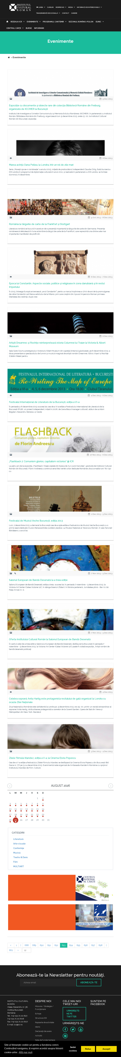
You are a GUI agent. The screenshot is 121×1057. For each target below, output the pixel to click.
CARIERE (74, 13)
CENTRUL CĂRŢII (13, 28)
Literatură (18, 839)
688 (27, 945)
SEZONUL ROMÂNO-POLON (81, 22)
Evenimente (32, 22)
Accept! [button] (106, 1049)
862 (11, 950)
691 (49, 945)
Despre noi (60, 7)
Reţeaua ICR (16, 22)
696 (86, 945)
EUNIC (98, 22)
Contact (65, 13)
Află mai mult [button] (25, 1052)
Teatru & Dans (20, 857)
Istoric (37, 1027)
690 (42, 945)
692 (56, 945)
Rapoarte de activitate (44, 1022)
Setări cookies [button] (73, 1049)
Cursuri (50, 7)
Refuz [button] (88, 1049)
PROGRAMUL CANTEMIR (53, 22)
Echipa (38, 1014)
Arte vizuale (19, 843)
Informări (39, 28)
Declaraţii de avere (43, 1031)
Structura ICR (41, 1018)
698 (100, 945)
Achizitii (38, 1036)
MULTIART (18, 866)
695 (78, 945)
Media (70, 7)
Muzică (17, 853)
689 (34, 945)
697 (93, 945)
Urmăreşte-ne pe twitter (73, 1014)
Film (15, 862)
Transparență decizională (47, 13)
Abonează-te (88, 982)
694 (71, 945)
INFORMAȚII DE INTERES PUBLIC (88, 7)
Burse (29, 28)
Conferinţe (18, 848)
